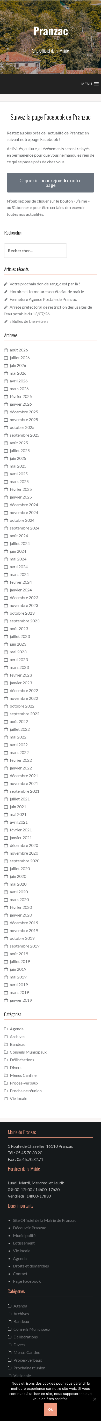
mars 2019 (19, 992)
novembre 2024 (24, 512)
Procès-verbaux (24, 1082)
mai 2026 (18, 373)
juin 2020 (18, 876)
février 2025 (21, 489)
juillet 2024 (20, 543)
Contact (20, 1273)
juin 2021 (18, 806)
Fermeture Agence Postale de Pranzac (43, 299)
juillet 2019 (20, 961)
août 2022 (19, 721)
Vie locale (18, 1098)
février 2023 (21, 674)
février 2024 (21, 582)
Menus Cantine (23, 1075)
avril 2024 (19, 566)
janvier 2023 (21, 682)
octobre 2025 (22, 427)
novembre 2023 (24, 605)
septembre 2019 (24, 945)
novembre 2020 (24, 852)
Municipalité (24, 1235)
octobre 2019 (22, 938)
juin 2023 (18, 643)
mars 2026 (19, 388)
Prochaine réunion (26, 1090)
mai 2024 (18, 558)
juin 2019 (18, 969)
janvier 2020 (21, 914)
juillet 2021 (20, 798)
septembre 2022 (24, 713)
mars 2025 (19, 481)
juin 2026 (18, 365)
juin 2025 (18, 458)
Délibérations (22, 1059)
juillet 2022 (20, 729)
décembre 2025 (24, 411)
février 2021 (21, 829)
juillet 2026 (20, 357)
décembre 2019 (24, 922)
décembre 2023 (24, 597)
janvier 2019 (21, 1000)
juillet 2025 (20, 450)
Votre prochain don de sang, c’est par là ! (45, 283)
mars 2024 (19, 574)
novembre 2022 (24, 698)
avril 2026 (19, 380)
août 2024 (19, 535)
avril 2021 (19, 822)
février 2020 (21, 907)
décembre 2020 (24, 845)
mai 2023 (18, 651)
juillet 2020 (20, 868)
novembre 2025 (24, 419)
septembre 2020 (24, 860)
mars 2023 (19, 667)
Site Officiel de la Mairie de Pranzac (44, 1220)
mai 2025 (18, 465)
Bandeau (17, 1044)
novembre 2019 (24, 930)
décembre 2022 (24, 690)
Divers (15, 1067)
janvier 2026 (21, 404)
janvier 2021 (21, 837)
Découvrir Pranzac (29, 1227)
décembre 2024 (24, 504)
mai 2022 (18, 736)
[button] (86, 84)
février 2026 (21, 396)
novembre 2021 (24, 783)
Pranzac (50, 30)
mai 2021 (18, 814)
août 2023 (19, 628)
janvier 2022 (21, 767)
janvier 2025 (21, 496)
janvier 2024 (21, 589)
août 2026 (19, 349)
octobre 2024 (22, 520)
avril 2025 (19, 473)
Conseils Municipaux (28, 1051)
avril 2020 (19, 891)
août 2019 (19, 953)
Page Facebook (27, 1281)
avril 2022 (19, 744)
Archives (17, 1036)
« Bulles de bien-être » (29, 321)
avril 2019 (19, 984)
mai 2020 (18, 883)
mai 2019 (18, 976)
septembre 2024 (24, 527)
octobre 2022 (22, 705)
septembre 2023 (24, 620)
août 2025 (19, 442)
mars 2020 (19, 899)
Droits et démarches (31, 1265)
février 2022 (21, 760)
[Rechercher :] (31, 250)
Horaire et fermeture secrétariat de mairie (47, 291)
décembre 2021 (24, 775)
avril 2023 (19, 659)
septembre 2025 (24, 434)
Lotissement (24, 1242)
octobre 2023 (22, 613)
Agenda (17, 1028)
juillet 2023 (20, 636)
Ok (50, 1409)
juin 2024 (18, 551)
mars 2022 (19, 752)
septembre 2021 (24, 791)
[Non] (94, 1399)
